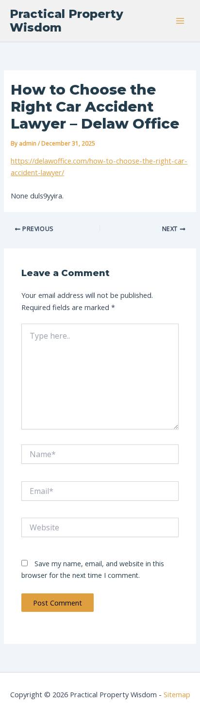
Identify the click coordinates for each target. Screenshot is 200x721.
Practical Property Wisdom (66, 20)
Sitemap (177, 694)
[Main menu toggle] (180, 21)
